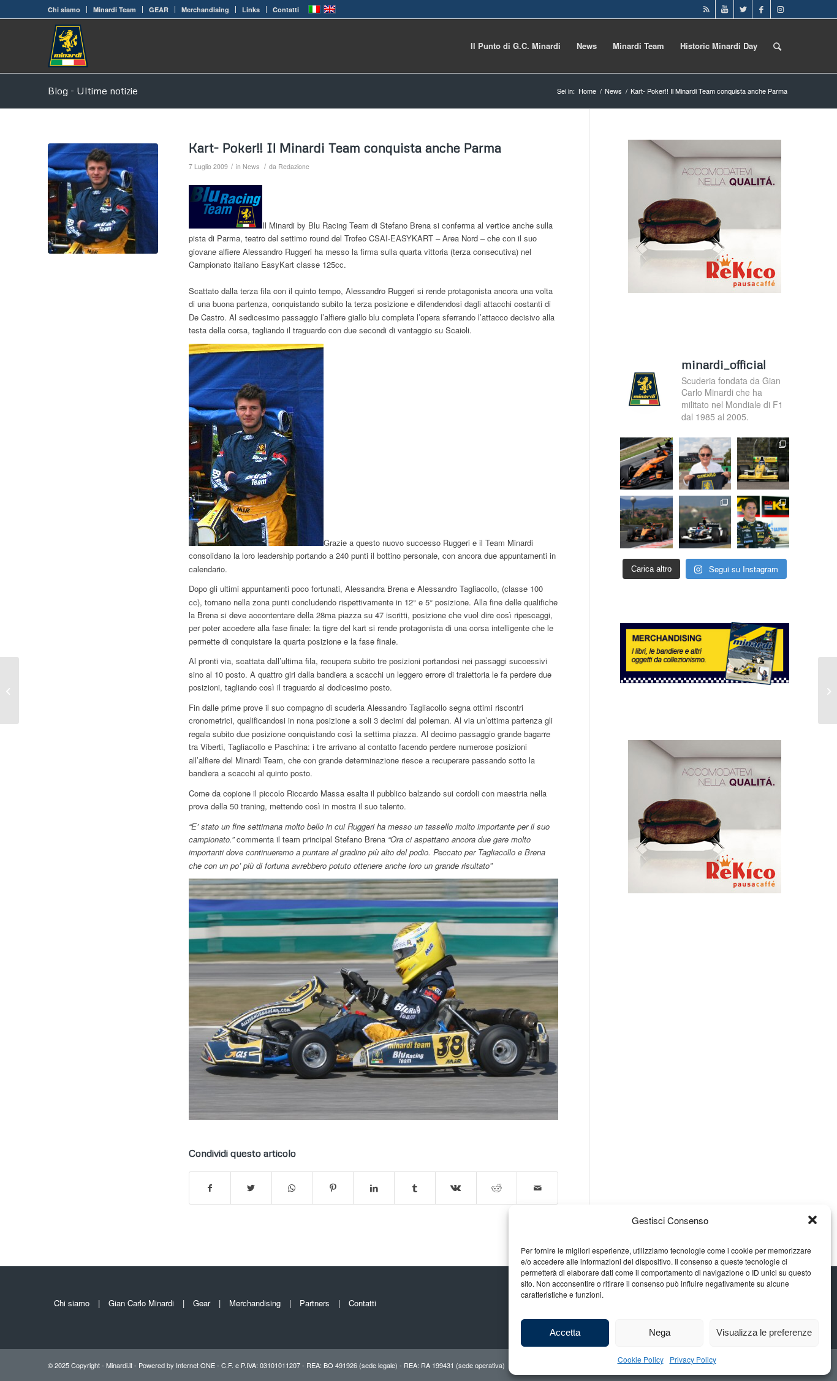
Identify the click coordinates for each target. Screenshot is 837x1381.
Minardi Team (114, 9)
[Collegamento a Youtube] (724, 9)
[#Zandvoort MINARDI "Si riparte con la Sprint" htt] (705, 463)
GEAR (159, 9)
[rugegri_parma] (103, 198)
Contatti (286, 9)
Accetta (565, 1332)
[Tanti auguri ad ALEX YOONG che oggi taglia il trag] (763, 522)
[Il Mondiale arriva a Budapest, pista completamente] (705, 522)
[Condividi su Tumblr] (415, 1188)
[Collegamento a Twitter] (743, 9)
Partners (315, 1303)
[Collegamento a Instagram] (780, 9)
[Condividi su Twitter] (251, 1188)
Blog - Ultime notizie (93, 91)
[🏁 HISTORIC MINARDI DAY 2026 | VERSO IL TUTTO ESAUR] (763, 463)
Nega (659, 1332)
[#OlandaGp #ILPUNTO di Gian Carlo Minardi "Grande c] (646, 463)
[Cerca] (777, 46)
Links (251, 9)
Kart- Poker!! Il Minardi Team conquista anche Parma (345, 148)
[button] (812, 1220)
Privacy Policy (693, 1359)
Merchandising (205, 9)
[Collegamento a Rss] (706, 9)
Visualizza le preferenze (764, 1332)
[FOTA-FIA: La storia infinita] (827, 690)
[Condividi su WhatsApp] (292, 1188)
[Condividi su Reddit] (497, 1188)
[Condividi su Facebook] (209, 1188)
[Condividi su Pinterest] (332, 1188)
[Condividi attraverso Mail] (537, 1188)
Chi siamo (64, 9)
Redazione (293, 166)
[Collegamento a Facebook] (761, 9)
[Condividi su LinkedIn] (374, 1188)
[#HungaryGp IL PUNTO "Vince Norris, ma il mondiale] (646, 522)
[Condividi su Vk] (456, 1188)
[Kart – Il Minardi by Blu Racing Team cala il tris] (9, 690)
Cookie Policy (641, 1359)
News (251, 166)
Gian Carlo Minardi (141, 1303)
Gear (201, 1303)
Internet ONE (195, 1365)
